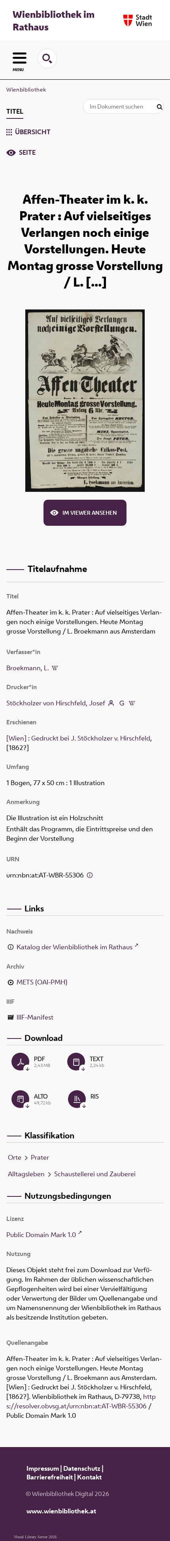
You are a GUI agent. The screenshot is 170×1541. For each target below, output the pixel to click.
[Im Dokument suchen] (159, 107)
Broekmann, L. (27, 668)
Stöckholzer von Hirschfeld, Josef (55, 703)
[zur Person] (111, 703)
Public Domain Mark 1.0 (41, 1234)
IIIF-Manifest (35, 1017)
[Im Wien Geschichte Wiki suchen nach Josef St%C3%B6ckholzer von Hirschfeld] (132, 703)
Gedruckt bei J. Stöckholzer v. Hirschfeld (90, 738)
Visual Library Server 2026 (35, 1537)
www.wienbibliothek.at (61, 1511)
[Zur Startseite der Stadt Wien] (137, 20)
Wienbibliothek (26, 89)
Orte (14, 1157)
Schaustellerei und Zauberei (95, 1174)
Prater (40, 1157)
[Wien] (16, 738)
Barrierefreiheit (49, 1477)
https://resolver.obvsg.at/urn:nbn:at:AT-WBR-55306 (81, 1401)
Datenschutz (81, 1468)
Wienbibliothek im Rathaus (53, 20)
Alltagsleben (26, 1174)
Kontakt (89, 1477)
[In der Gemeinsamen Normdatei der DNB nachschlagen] (121, 703)
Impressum (42, 1468)
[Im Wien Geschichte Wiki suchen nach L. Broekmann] (55, 668)
